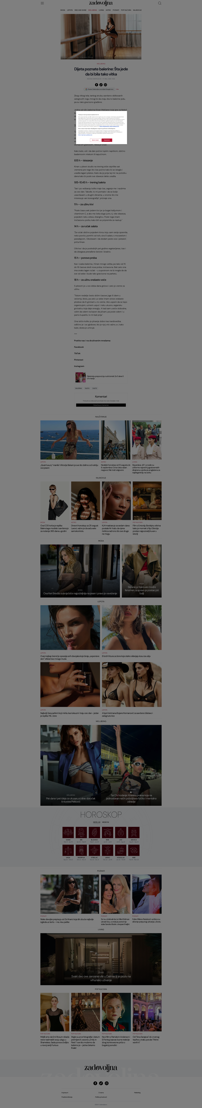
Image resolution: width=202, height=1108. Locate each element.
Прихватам (107, 140)
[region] (101, 127)
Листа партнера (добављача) (85, 135)
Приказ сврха (95, 140)
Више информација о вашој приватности (109, 126)
